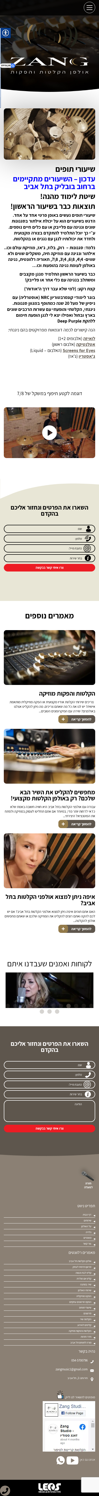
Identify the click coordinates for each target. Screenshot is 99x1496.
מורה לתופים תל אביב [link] (80, 1342)
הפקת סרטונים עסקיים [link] (80, 1302)
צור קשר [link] (87, 1243)
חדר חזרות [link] (86, 1336)
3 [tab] (76, 1006)
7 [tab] (45, 1006)
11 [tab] (15, 1006)
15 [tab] (41, 1011)
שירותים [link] (87, 1220)
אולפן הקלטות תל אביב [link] (80, 1261)
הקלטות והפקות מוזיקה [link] (67, 693)
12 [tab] (7, 1006)
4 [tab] (68, 1006)
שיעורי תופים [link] (85, 1307)
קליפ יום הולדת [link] (84, 1278)
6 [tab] (53, 1006)
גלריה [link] (88, 1232)
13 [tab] (57, 1011)
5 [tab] (60, 1006)
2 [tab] (83, 1006)
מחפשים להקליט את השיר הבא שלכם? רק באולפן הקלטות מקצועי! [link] (53, 795)
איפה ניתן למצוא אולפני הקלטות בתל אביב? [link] (50, 900)
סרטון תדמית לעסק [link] (82, 1267)
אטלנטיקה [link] (85, 344)
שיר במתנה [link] (85, 1284)
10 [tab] (22, 1006)
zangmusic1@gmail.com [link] (72, 1369)
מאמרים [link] (87, 1237)
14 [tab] (49, 1011)
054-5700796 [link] (79, 1360)
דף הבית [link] (87, 1214)
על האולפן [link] (86, 1226)
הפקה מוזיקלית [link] (83, 1296)
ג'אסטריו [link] (87, 356)
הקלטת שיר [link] (85, 1319)
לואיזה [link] (89, 338)
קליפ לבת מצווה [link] (83, 1272)
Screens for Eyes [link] (79, 350)
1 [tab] (91, 1006)
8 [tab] (38, 1006)
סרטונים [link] (87, 1313)
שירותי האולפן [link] (84, 1290)
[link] (5, 1491)
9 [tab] (30, 1006)
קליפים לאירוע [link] (84, 1325)
